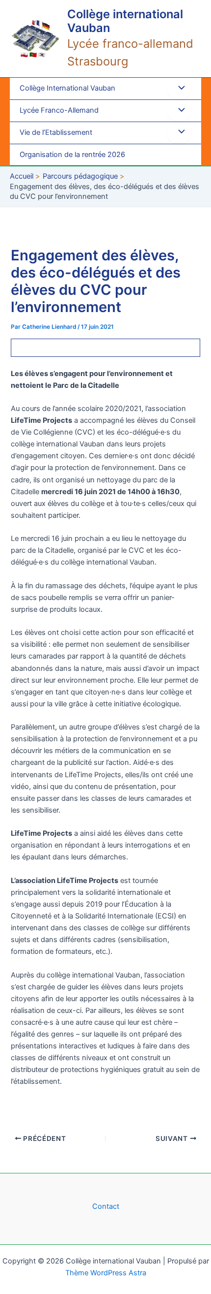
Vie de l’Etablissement (56, 132)
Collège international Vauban (125, 21)
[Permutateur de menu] (179, 88)
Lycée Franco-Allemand (59, 110)
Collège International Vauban (67, 88)
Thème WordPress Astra (105, 1272)
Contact (105, 1206)
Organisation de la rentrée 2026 (72, 154)
